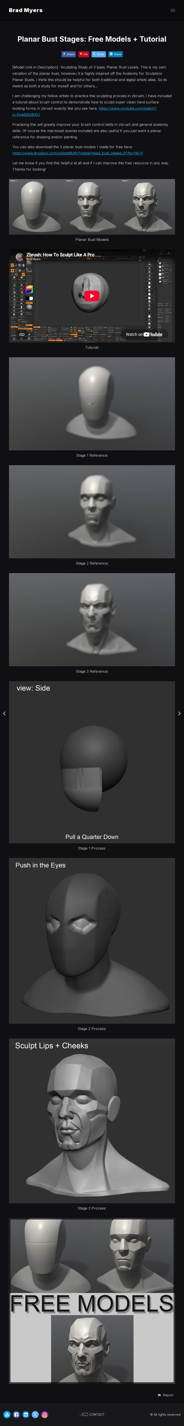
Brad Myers (26, 10)
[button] (165, 1395)
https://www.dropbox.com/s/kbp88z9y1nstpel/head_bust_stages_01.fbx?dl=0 (77, 153)
